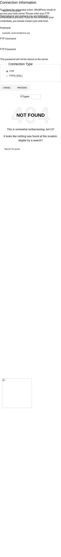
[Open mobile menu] (3, 97)
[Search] (51, 97)
